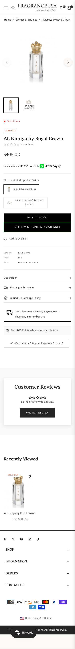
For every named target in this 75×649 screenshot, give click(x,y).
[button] (11, 144)
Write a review (37, 412)
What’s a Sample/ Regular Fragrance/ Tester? (36, 343)
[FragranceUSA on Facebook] (6, 538)
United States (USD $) (36, 618)
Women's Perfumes (26, 19)
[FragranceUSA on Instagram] (30, 538)
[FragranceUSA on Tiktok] (39, 538)
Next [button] (68, 62)
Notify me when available (37, 227)
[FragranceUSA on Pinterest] (22, 538)
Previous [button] (7, 62)
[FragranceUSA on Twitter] (14, 538)
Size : (21, 180)
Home (7, 19)
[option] (37, 61)
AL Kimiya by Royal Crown (19, 513)
